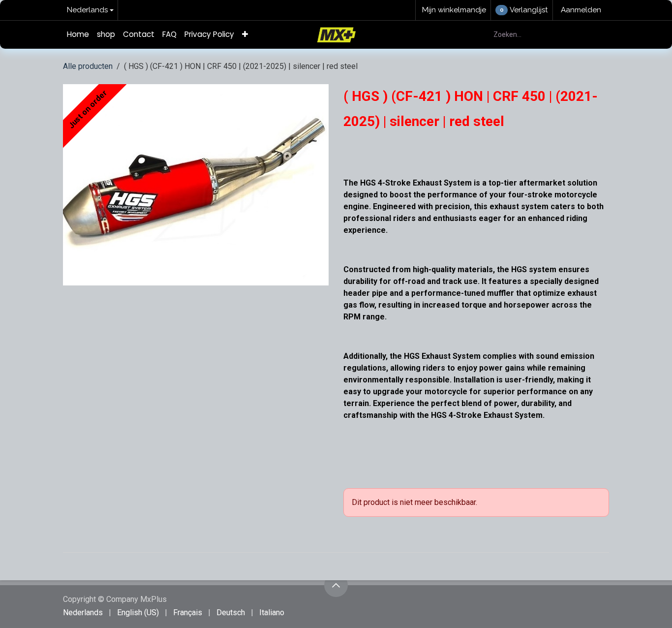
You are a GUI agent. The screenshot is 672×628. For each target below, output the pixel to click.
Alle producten (88, 66)
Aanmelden (581, 9)
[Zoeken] (596, 35)
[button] (336, 585)
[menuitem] (78, 34)
